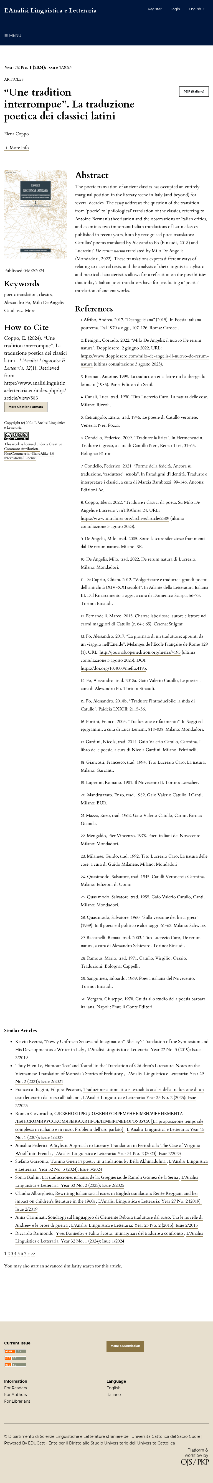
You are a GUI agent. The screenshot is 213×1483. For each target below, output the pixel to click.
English (113, 1388)
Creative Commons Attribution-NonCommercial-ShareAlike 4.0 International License (33, 451)
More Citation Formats (26, 407)
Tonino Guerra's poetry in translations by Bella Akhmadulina (108, 1161)
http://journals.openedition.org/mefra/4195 (140, 652)
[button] (16, 147)
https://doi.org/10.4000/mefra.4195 (113, 668)
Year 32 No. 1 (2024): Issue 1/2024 (38, 68)
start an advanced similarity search (62, 1266)
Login (175, 9)
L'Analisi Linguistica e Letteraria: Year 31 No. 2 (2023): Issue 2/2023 (117, 1153)
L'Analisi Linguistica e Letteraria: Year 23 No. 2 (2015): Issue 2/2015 (134, 1225)
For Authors (15, 1394)
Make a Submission (125, 1346)
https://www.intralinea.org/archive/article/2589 (125, 518)
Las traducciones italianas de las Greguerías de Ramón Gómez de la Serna (110, 1177)
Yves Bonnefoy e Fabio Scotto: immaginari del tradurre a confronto (120, 1233)
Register (155, 9)
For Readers (15, 1388)
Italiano (113, 1394)
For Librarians (17, 1401)
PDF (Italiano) (194, 91)
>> (33, 1254)
